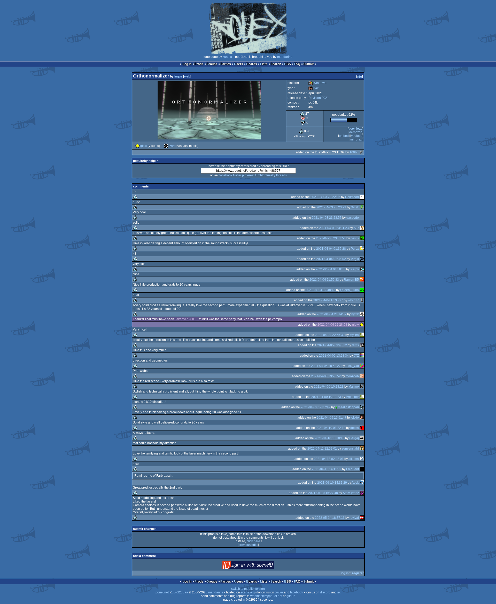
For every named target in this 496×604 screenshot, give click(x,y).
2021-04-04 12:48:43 (320, 290)
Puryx (355, 248)
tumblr (259, 175)
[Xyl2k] (362, 207)
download (355, 128)
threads (281, 175)
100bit (354, 152)
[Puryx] (362, 248)
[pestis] (362, 238)
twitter (237, 175)
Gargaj (354, 438)
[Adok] (362, 482)
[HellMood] (362, 197)
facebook (225, 175)
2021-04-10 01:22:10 (330, 428)
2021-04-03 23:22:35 (325, 197)
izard (172, 146)
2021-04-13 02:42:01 (329, 459)
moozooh (352, 376)
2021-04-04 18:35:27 (328, 300)
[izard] (166, 146)
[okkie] (362, 417)
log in (344, 573)
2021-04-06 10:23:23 (329, 386)
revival (354, 518)
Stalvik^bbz (351, 493)
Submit (308, 64)
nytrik (355, 314)
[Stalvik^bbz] (362, 493)
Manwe (353, 386)
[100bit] (361, 152)
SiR (356, 228)
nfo (359, 77)
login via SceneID (257, 566)
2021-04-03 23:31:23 (334, 228)
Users (238, 64)
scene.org (248, 592)
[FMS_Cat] (362, 366)
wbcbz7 (353, 300)
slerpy (354, 269)
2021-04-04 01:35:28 (331, 248)
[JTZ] (362, 355)
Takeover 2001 (185, 319)
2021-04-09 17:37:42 (315, 407)
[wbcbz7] (362, 300)
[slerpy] (362, 269)
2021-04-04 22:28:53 (332, 324)
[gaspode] (362, 217)
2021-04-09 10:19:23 (326, 397)
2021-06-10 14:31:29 (332, 482)
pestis (355, 238)
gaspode (352, 217)
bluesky (270, 175)
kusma (227, 57)
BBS (287, 64)
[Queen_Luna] (362, 290)
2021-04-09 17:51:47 (331, 417)
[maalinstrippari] (362, 407)
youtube (356, 136)
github (290, 596)
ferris (355, 345)
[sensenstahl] (362, 448)
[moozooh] (362, 376)
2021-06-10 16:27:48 (323, 493)
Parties (225, 64)
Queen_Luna (349, 290)
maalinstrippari (348, 407)
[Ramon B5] (362, 279)
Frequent (352, 469)
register (358, 573)
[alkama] (362, 459)
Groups (211, 64)
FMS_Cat (352, 366)
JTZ (356, 355)
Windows (317, 83)
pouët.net (162, 592)
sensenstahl (350, 448)
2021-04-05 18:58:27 (326, 366)
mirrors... (356, 139)
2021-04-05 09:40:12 (332, 345)
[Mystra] (362, 335)
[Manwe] (362, 386)
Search (275, 64)
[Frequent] (362, 469)
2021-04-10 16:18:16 (329, 438)
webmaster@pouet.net (266, 596)
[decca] (362, 428)
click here (253, 541)
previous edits (248, 545)
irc (339, 592)
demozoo (355, 132)
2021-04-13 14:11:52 (326, 469)
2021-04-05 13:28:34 (334, 355)
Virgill (355, 259)
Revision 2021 (318, 98)
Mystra (354, 335)
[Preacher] (362, 397)
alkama (353, 459)
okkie (355, 417)
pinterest (248, 175)
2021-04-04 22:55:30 (330, 335)
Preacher (352, 397)
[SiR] (362, 228)
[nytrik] (362, 314)
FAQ (297, 64)
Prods (199, 64)
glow (143, 146)
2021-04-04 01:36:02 (331, 259)
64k (313, 88)
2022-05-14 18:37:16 (330, 518)
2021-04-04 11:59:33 (324, 279)
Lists (263, 64)
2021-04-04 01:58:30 (330, 269)
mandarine (284, 57)
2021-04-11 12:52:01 (322, 448)
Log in (187, 64)
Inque (178, 76)
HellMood (352, 197)
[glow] (137, 146)
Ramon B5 (351, 279)
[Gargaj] (362, 438)
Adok (355, 482)
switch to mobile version (248, 589)
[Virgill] (362, 259)
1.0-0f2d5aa (179, 592)
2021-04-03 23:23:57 (327, 217)
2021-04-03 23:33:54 (331, 238)
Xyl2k (355, 207)
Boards (251, 64)
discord (325, 592)
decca (354, 428)
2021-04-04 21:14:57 (331, 314)
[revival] (362, 518)
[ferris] (362, 345)
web (187, 76)
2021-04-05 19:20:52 (326, 376)
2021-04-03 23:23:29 (331, 207)
